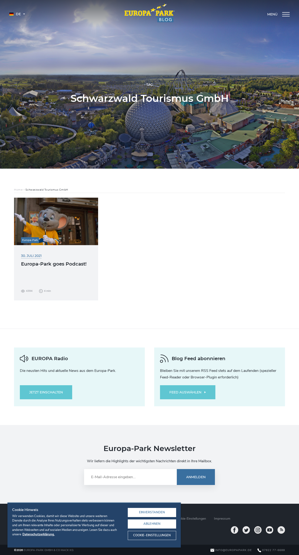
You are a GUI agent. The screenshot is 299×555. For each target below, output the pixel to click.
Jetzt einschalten (46, 392)
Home (18, 189)
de (18, 14)
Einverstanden (152, 512)
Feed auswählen (185, 392)
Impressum (222, 518)
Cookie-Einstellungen (152, 535)
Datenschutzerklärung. (38, 534)
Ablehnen (151, 524)
